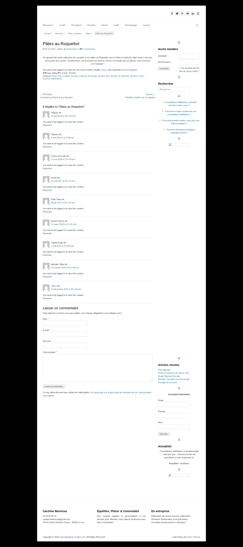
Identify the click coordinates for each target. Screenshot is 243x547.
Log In (104, 70)
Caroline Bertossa (72, 49)
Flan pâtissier (164, 370)
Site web (47, 341)
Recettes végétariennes (52, 79)
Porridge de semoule (167, 382)
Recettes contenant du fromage (84, 76)
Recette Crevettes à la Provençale (174, 379)
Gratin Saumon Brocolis (169, 376)
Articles (104, 25)
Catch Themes (193, 537)
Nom (46, 319)
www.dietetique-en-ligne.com (72, 537)
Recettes (91, 25)
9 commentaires (88, 49)
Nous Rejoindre (130, 70)
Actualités (174, 463)
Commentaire (50, 352)
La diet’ (62, 25)
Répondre (47, 125)
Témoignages (131, 25)
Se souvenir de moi (190, 68)
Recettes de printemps (120, 76)
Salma (54, 286)
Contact (146, 25)
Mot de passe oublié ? (189, 71)
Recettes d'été (104, 76)
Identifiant (162, 56)
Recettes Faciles (137, 76)
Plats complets (75, 33)
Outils (116, 25)
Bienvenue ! (48, 25)
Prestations (76, 25)
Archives (185, 463)
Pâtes (89, 33)
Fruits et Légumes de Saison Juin (173, 373)
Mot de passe (164, 62)
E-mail (46, 330)
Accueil (48, 33)
